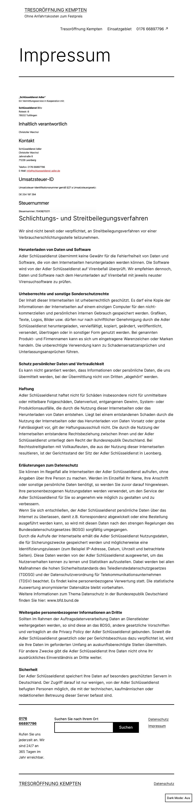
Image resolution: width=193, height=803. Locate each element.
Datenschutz (158, 719)
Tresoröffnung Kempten (56, 10)
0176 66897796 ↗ (152, 29)
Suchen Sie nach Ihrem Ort (76, 719)
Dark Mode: (175, 798)
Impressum (157, 726)
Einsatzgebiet (119, 29)
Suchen (126, 727)
